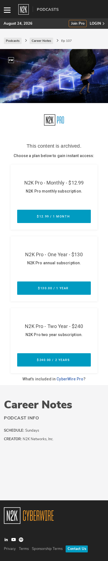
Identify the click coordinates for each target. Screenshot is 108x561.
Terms (24, 548)
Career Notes (38, 404)
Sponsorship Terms (47, 548)
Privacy (10, 548)
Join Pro (77, 23)
